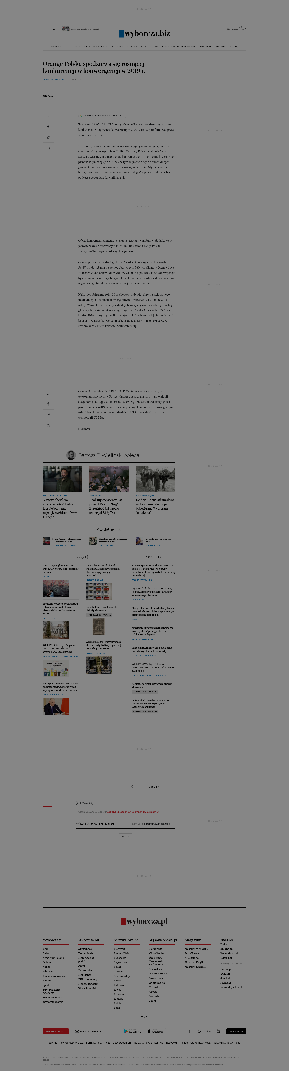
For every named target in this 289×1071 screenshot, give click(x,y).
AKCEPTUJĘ (191, 175)
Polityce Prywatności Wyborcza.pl (134, 160)
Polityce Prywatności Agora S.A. (169, 160)
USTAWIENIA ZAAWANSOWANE (107, 175)
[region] (144, 144)
